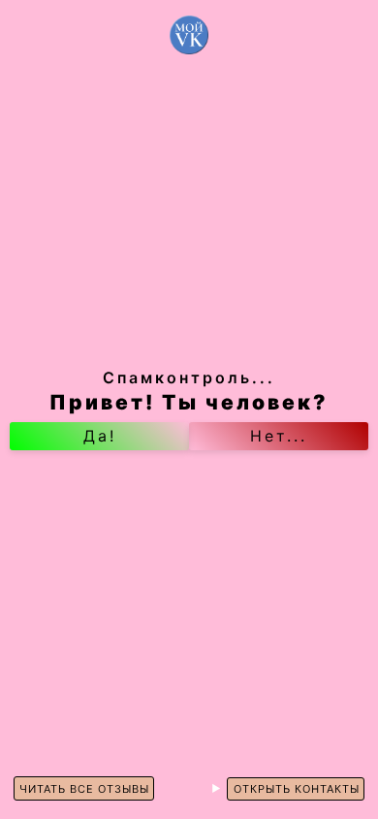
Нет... (278, 435)
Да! (99, 435)
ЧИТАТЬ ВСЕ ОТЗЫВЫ (84, 789)
